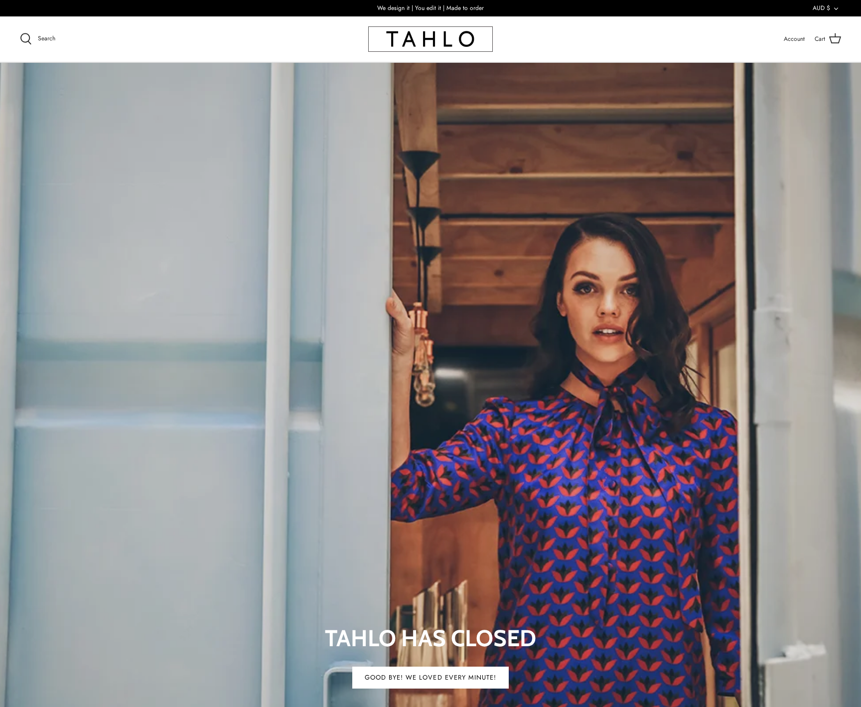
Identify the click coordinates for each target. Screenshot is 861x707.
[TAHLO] (430, 39)
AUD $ (821, 7)
